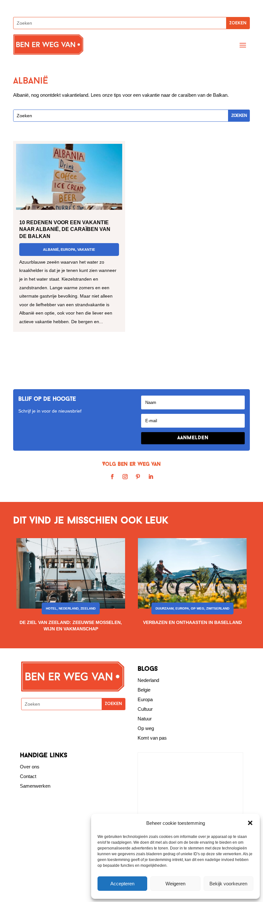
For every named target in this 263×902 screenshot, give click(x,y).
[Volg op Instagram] (125, 477)
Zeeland (88, 608)
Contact (28, 776)
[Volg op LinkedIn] (151, 477)
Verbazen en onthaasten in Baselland (192, 622)
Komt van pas (152, 738)
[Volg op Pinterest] (138, 477)
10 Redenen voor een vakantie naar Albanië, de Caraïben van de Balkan (64, 229)
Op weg (146, 728)
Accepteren (122, 883)
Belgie (144, 690)
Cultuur (145, 709)
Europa (68, 249)
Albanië (51, 249)
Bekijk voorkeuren (228, 883)
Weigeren (175, 883)
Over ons (29, 766)
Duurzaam (165, 608)
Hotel (51, 608)
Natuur (145, 718)
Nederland (69, 608)
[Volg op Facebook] (112, 477)
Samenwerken (35, 786)
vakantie (86, 249)
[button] (250, 823)
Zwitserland (217, 608)
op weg (197, 608)
